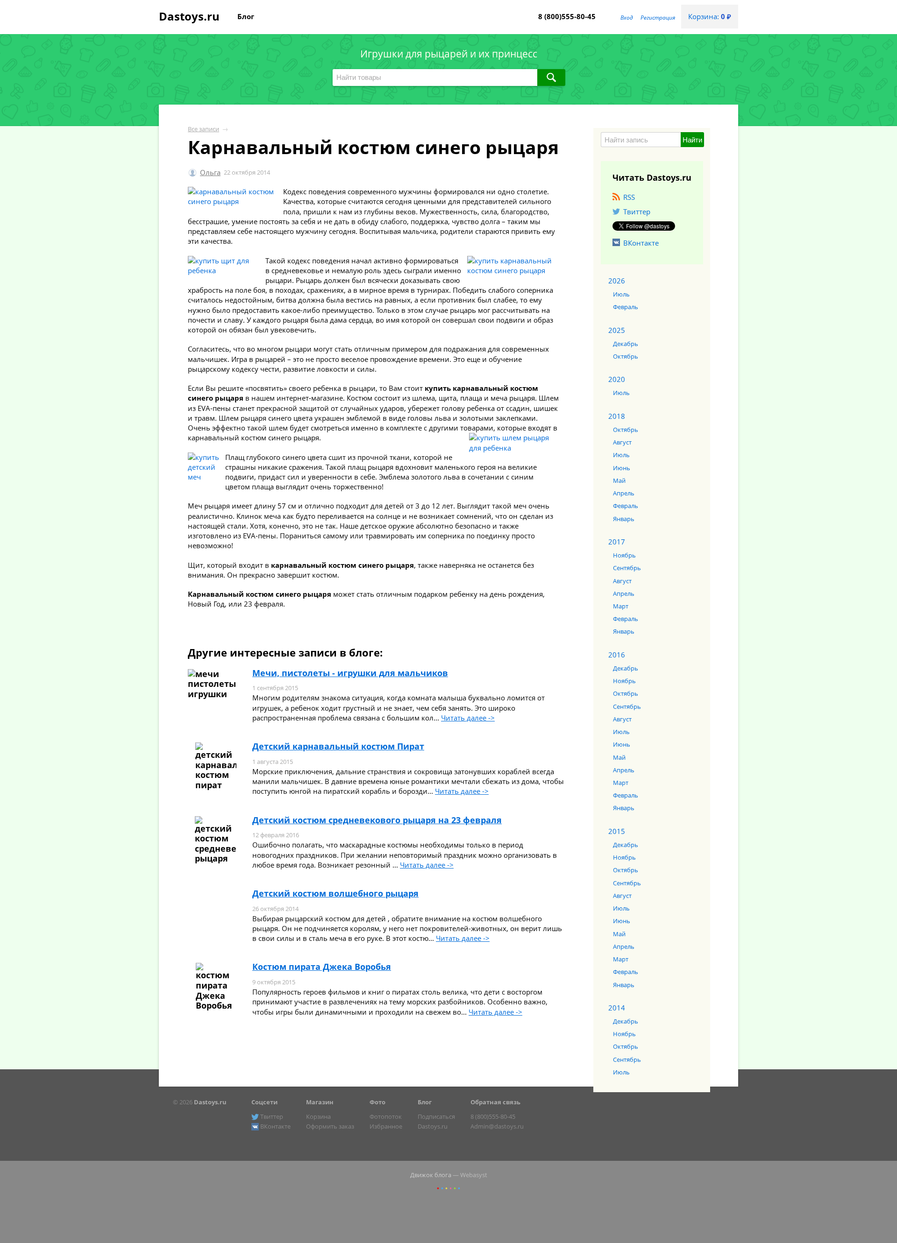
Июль (621, 294)
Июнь (621, 468)
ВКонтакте (641, 242)
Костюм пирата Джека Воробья (321, 966)
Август (622, 442)
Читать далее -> (468, 717)
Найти (692, 140)
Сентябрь (627, 568)
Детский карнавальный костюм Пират (338, 746)
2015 (616, 831)
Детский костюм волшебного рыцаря (335, 893)
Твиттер (636, 211)
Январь (623, 519)
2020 (616, 379)
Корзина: (709, 16)
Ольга (210, 172)
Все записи (203, 129)
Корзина (318, 1116)
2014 (616, 1007)
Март (620, 606)
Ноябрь (624, 555)
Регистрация (658, 17)
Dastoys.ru (189, 16)
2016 (616, 654)
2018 (616, 416)
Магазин (320, 1102)
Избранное (386, 1126)
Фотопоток (386, 1116)
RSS (629, 197)
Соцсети (264, 1102)
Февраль (625, 307)
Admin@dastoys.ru (497, 1126)
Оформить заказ (330, 1126)
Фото (377, 1102)
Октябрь (625, 356)
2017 (616, 541)
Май (619, 480)
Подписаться (436, 1116)
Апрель (623, 493)
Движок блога (430, 1175)
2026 (616, 280)
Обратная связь (495, 1102)
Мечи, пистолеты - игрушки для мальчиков (350, 672)
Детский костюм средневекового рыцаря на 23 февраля (377, 820)
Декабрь (625, 343)
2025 (616, 330)
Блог (245, 16)
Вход (626, 17)
